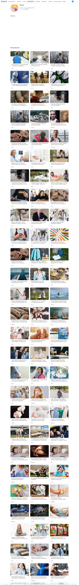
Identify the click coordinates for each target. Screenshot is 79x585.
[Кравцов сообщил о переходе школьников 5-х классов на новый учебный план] (39, 257)
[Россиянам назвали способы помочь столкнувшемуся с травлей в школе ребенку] (59, 159)
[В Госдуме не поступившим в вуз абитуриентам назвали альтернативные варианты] (19, 277)
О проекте (25, 584)
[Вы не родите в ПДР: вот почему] (59, 513)
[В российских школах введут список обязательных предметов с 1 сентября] (59, 277)
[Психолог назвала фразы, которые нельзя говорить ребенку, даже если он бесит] (59, 178)
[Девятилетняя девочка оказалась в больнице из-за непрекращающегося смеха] (39, 60)
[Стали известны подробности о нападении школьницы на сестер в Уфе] (19, 178)
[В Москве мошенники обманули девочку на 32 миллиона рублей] (19, 198)
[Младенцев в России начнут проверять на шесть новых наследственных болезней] (39, 415)
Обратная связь (74, 584)
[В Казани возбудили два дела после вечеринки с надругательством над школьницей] (59, 100)
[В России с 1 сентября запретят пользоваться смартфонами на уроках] (19, 237)
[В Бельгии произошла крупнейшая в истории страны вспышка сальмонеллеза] (59, 494)
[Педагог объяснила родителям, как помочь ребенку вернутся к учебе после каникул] (19, 297)
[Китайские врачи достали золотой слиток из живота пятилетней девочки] (39, 277)
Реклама (10, 584)
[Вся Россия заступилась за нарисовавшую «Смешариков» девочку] (59, 237)
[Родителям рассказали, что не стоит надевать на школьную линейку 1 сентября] (19, 336)
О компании (6, 584)
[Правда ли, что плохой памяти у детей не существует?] (59, 474)
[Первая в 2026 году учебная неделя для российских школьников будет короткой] (19, 395)
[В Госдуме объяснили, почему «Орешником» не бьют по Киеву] (39, 454)
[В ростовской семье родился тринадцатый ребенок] (39, 336)
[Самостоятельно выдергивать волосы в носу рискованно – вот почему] (39, 395)
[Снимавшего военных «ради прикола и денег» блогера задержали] (19, 513)
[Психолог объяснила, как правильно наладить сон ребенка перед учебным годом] (39, 553)
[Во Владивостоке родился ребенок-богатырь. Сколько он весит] (59, 198)
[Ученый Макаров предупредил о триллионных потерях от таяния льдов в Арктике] (59, 297)
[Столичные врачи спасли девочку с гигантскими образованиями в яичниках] (19, 80)
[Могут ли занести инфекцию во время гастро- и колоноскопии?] (39, 572)
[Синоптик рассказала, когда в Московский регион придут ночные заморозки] (39, 513)
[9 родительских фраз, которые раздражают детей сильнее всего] (19, 139)
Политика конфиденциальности (50, 584)
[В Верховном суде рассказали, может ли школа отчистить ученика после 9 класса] (59, 572)
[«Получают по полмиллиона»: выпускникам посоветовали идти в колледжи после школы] (59, 316)
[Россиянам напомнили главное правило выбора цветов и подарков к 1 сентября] (39, 533)
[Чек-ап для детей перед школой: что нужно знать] (39, 375)
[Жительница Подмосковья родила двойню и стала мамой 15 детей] (39, 494)
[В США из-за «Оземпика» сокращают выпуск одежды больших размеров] (59, 415)
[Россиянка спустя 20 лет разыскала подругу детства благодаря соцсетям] (59, 553)
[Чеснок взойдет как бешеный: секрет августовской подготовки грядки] (19, 415)
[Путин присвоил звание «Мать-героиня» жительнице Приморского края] (39, 218)
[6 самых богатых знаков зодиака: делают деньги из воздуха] (59, 139)
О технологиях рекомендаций (38, 584)
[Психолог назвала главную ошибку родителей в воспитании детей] (19, 533)
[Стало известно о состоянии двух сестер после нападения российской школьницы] (19, 60)
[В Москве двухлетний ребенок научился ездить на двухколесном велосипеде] (59, 395)
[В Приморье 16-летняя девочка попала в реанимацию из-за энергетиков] (59, 80)
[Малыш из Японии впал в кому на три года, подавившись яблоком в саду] (19, 494)
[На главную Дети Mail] (5, 1)
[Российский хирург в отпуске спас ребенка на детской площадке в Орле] (39, 159)
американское (31, 7)
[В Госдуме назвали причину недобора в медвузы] (59, 218)
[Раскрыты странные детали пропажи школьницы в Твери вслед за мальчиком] (59, 60)
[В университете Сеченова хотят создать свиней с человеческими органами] (19, 316)
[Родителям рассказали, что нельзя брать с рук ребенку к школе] (19, 572)
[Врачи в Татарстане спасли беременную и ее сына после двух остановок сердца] (19, 159)
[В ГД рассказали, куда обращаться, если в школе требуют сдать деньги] (19, 257)
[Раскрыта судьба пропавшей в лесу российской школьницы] (19, 119)
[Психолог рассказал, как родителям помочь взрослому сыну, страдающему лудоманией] (59, 533)
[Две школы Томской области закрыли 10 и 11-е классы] (59, 257)
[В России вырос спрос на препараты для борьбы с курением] (19, 474)
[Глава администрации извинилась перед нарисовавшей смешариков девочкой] (39, 139)
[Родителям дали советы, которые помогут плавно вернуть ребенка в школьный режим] (59, 454)
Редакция (30, 584)
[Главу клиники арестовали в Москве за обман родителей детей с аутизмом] (59, 356)
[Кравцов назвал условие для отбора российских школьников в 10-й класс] (19, 434)
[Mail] (2, 1)
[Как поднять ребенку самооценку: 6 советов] (39, 474)
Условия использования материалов (63, 584)
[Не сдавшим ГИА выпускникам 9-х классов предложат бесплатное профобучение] (39, 434)
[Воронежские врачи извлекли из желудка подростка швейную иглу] (59, 375)
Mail (2, 584)
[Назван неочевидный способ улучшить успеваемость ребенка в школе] (39, 356)
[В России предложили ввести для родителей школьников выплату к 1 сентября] (59, 336)
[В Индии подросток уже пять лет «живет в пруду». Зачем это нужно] (39, 178)
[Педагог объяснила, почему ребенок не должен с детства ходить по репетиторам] (19, 218)
